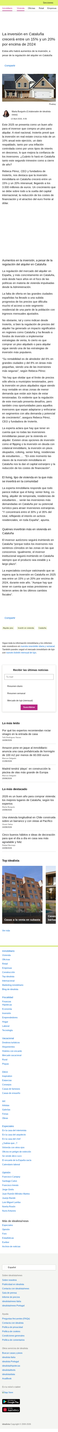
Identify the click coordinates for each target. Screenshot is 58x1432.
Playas (5, 1064)
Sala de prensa (9, 1293)
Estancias (7, 1080)
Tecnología (7, 1030)
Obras (5, 1118)
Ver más (6, 930)
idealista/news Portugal (13, 1305)
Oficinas (31, 8)
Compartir (10, 65)
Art (3, 1101)
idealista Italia (8, 1357)
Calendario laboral (11, 1164)
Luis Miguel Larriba (11, 1202)
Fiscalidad (7, 997)
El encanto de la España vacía (16, 1160)
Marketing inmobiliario (12, 985)
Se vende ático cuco (12, 1156)
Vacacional (8, 1038)
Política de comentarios (13, 1340)
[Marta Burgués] (6, 114)
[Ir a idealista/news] (5, 3)
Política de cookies (11, 1331)
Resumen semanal (16, 693)
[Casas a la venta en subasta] (22, 895)
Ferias (5, 1114)
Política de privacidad (12, 1327)
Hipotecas (7, 1005)
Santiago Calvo (9, 1181)
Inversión (6, 1013)
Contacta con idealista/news (15, 1288)
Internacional (8, 981)
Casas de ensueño (11, 1093)
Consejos (6, 1084)
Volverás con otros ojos (13, 1147)
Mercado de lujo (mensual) (20, 700)
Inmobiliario (7, 8)
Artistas (5, 1105)
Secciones (48, 3)
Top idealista (8, 976)
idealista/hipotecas (11, 1366)
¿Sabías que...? (9, 1143)
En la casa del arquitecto (14, 1135)
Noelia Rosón (8, 1206)
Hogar (5, 1022)
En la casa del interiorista (14, 1130)
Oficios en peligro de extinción (16, 1152)
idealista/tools (8, 1370)
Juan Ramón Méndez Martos (16, 1194)
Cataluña (42, 628)
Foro (4, 1234)
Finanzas (6, 1001)
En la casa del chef (11, 1139)
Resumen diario (15, 686)
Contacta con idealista (12, 1323)
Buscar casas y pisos (12, 1353)
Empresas (52, 8)
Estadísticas (8, 1238)
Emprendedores (10, 1017)
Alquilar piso (8, 628)
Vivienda (20, 8)
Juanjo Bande (9, 1198)
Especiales (8, 1126)
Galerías (6, 1110)
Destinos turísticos (11, 1042)
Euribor (5, 1242)
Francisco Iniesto (10, 1185)
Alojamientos (8, 1047)
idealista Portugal (10, 1361)
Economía (7, 1009)
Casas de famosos (11, 1089)
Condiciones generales (13, 1336)
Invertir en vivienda (26, 628)
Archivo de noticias (11, 1246)
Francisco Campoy (11, 1177)
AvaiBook (6, 1378)
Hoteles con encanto (12, 1051)
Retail (41, 8)
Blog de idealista (10, 989)
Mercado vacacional (11, 1055)
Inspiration (7, 1076)
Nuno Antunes (9, 1211)
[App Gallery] (11, 1410)
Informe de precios (11, 1297)
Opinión (6, 1172)
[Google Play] (11, 1402)
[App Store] (11, 1394)
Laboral (5, 1026)
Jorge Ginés (8, 1189)
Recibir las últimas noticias (30, 670)
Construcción (8, 972)
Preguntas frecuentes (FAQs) (16, 1319)
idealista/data (8, 1374)
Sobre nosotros (9, 1280)
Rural (4, 1059)
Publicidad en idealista (13, 1284)
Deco (5, 1072)
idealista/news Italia (11, 1301)
